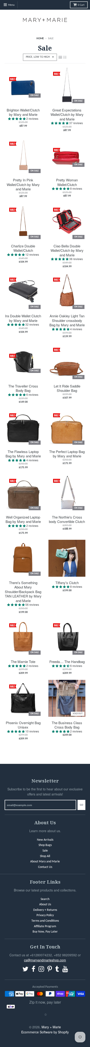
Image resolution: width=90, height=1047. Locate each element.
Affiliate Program (45, 926)
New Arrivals (45, 839)
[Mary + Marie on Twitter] (25, 969)
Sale (45, 850)
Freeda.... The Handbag (67, 661)
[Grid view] (60, 57)
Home (40, 38)
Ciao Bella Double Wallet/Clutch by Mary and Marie (67, 250)
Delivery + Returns (45, 910)
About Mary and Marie (45, 861)
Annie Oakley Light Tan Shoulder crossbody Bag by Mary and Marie (67, 320)
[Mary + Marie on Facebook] (33, 969)
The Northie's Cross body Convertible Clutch (67, 519)
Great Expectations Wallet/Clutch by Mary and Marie (67, 114)
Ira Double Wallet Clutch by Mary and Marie (23, 318)
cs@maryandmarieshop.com (45, 960)
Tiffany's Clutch (67, 582)
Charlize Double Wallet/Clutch (23, 248)
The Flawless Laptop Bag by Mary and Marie (23, 453)
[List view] (64, 57)
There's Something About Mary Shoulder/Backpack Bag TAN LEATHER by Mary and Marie (23, 591)
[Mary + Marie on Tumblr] (57, 969)
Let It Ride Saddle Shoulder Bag (67, 388)
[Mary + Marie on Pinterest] (49, 969)
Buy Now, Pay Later (45, 931)
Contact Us (45, 867)
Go (81, 805)
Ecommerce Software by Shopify (45, 1032)
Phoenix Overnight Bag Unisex (23, 724)
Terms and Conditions (45, 920)
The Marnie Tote (23, 661)
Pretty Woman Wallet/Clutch (67, 182)
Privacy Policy (45, 915)
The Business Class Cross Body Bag (67, 724)
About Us (45, 904)
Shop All (45, 856)
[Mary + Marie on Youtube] (65, 969)
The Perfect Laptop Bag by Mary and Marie (67, 453)
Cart (81, 5)
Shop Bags (45, 845)
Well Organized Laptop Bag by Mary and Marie (23, 519)
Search (45, 899)
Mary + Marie (51, 1027)
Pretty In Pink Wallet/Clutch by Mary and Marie (23, 184)
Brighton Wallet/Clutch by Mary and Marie (23, 112)
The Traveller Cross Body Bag (23, 388)
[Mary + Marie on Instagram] (41, 969)
